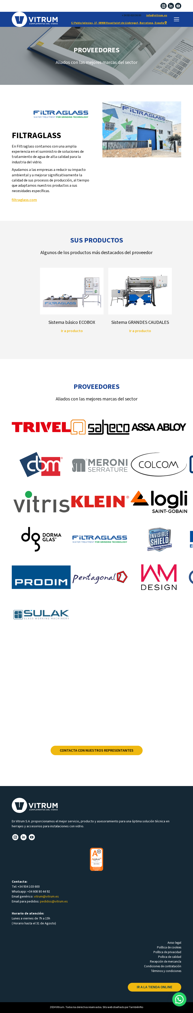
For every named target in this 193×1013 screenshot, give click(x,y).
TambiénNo (136, 1007)
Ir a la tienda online (154, 987)
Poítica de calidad (169, 957)
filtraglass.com (24, 199)
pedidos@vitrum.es (54, 901)
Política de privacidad (167, 952)
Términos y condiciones (166, 971)
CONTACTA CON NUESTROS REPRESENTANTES (96, 750)
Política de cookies (169, 947)
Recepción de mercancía (165, 961)
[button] (179, 999)
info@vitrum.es (156, 15)
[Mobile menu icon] (176, 19)
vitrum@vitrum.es (46, 896)
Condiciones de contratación (162, 966)
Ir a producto (72, 331)
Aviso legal (174, 943)
